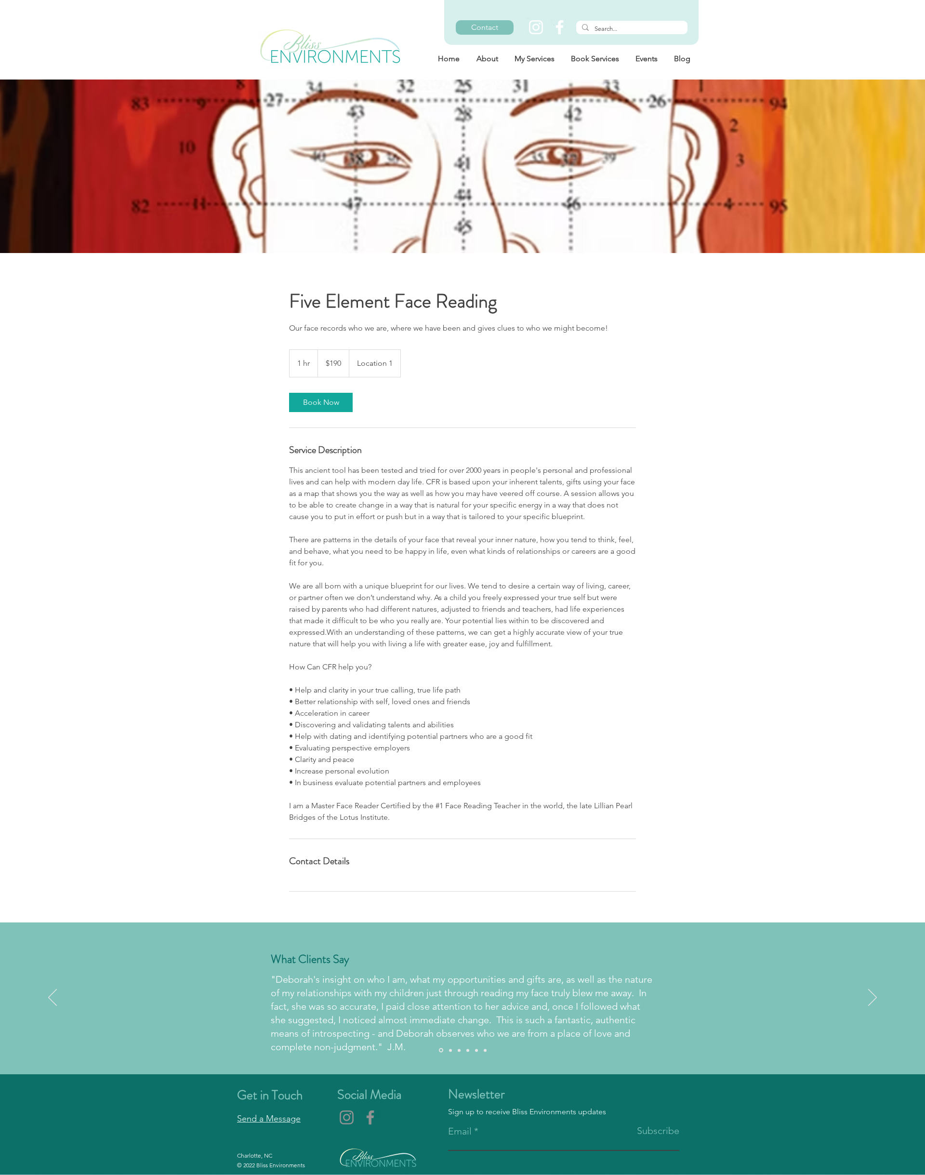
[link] (321, 402)
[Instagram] (536, 27)
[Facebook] (559, 27)
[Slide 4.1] (476, 1050)
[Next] (872, 998)
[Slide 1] (441, 1050)
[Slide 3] (459, 1050)
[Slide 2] (450, 1050)
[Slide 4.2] (485, 1050)
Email (460, 1131)
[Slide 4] (467, 1050)
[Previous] (52, 998)
